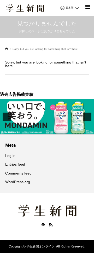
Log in (10, 156)
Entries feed (15, 164)
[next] (87, 117)
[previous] (7, 117)
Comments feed (18, 173)
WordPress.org (17, 182)
